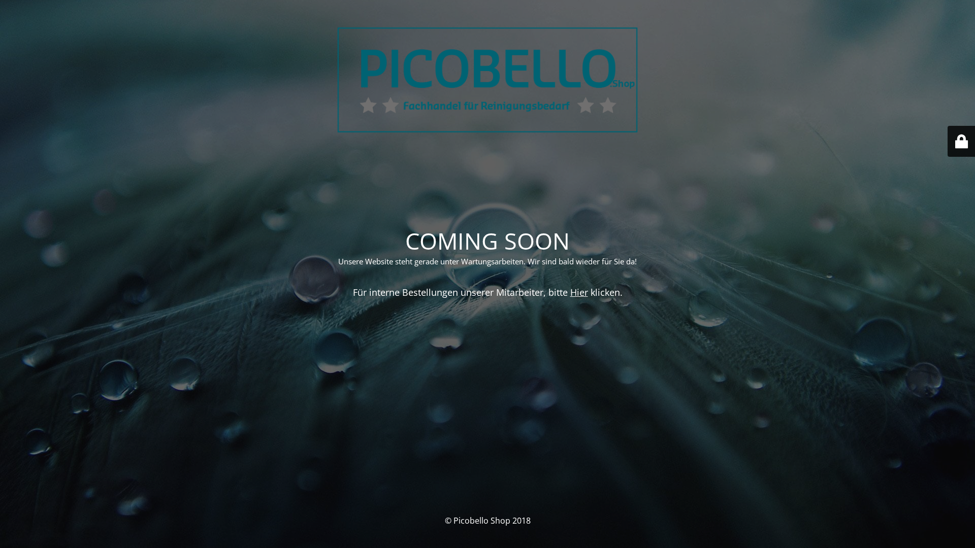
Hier (579, 292)
